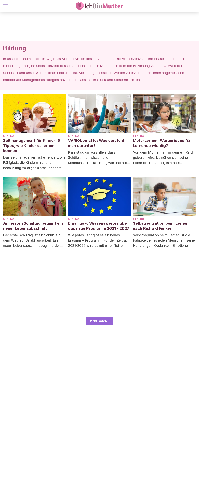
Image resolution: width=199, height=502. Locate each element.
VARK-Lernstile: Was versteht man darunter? (96, 143)
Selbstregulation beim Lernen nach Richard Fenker (161, 226)
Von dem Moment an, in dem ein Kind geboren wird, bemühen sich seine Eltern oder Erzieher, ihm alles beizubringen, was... (163, 157)
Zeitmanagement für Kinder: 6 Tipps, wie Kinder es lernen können (31, 145)
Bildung (8, 136)
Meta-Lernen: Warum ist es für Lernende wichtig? (162, 143)
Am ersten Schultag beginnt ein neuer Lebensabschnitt (33, 226)
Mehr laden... (99, 321)
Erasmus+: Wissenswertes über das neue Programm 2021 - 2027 (98, 226)
